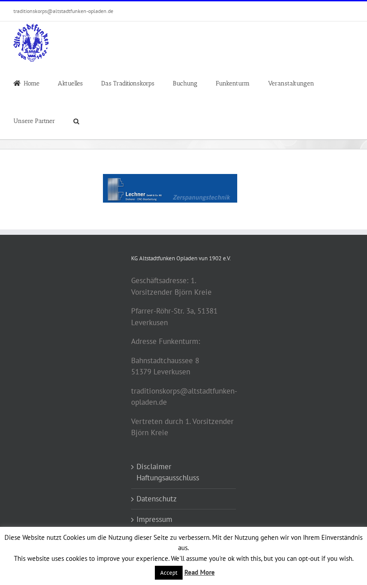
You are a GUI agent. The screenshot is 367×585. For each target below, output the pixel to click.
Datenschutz (157, 499)
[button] (76, 120)
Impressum (154, 519)
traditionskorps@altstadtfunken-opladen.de (63, 11)
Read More (199, 572)
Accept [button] (168, 573)
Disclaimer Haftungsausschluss (168, 472)
